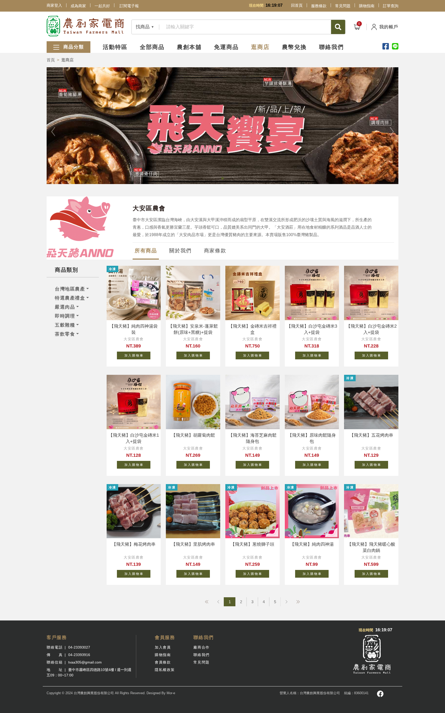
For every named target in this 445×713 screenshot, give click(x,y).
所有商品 (146, 250)
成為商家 (78, 6)
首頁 (51, 60)
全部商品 (152, 47)
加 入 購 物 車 (133, 355)
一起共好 (102, 6)
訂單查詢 (390, 6)
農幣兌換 (294, 47)
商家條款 (215, 250)
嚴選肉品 (65, 307)
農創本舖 (189, 47)
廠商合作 (201, 647)
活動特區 (115, 47)
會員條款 (163, 662)
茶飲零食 (65, 334)
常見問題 (342, 6)
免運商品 (226, 47)
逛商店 (260, 47)
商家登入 (54, 5)
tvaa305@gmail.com (85, 662)
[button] (222, 178)
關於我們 (180, 250)
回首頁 (297, 5)
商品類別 (66, 270)
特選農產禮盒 (70, 298)
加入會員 (163, 647)
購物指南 (366, 6)
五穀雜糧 (65, 325)
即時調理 (65, 316)
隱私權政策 (165, 670)
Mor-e (171, 693)
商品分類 (73, 46)
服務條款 (319, 6)
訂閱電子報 (129, 6)
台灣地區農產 (70, 289)
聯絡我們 (331, 47)
